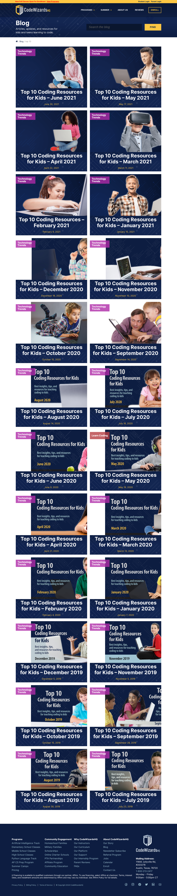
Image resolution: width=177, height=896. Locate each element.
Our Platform (80, 850)
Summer (105, 10)
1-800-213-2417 (144, 871)
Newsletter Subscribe (114, 850)
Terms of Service (46, 885)
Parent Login (156, 1)
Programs (86, 10)
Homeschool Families (56, 843)
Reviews (139, 10)
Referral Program (112, 854)
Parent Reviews (82, 862)
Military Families (53, 847)
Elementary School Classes (26, 847)
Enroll (155, 10)
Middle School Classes (23, 850)
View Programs (53, 1)
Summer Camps (20, 866)
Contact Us (109, 870)
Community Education (56, 866)
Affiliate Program (54, 862)
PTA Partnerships (54, 858)
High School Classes (22, 854)
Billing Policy (31, 885)
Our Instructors (82, 843)
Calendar (108, 862)
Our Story (108, 843)
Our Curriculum (82, 847)
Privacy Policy (17, 885)
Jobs (105, 858)
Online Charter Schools (57, 854)
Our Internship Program (86, 858)
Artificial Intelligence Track (26, 843)
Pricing (15, 870)
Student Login (143, 1)
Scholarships (51, 850)
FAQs (76, 866)
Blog (21, 41)
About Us (123, 10)
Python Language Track (24, 858)
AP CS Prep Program (23, 862)
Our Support (80, 854)
